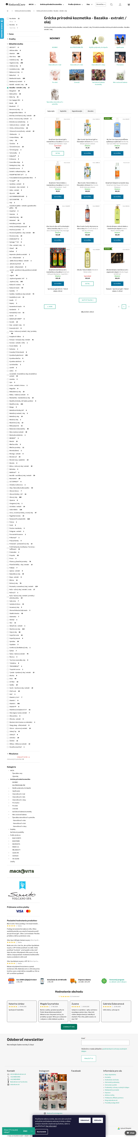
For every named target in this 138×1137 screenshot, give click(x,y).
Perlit (12, 525)
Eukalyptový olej (16, 165)
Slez (12, 623)
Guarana (13, 214)
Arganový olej (16, 63)
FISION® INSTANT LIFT (17, 175)
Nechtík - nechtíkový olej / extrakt (22, 475)
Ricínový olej (15, 583)
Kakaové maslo (16, 288)
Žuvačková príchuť (16, 747)
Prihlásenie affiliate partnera (114, 1098)
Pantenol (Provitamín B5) (19, 519)
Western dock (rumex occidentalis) (22, 722)
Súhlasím (97, 1120)
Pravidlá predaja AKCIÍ (112, 1103)
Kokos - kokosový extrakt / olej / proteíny (23, 332)
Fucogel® (14, 181)
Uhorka (13, 676)
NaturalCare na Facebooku (18, 1082)
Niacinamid (14, 479)
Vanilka (13, 685)
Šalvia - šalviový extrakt (18, 654)
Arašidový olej (15, 60)
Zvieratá (15, 809)
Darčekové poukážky (17, 832)
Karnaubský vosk (16, 313)
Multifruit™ (14, 472)
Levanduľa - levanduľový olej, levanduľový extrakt (23, 375)
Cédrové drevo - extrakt (19, 125)
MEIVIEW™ (14, 438)
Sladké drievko (16, 613)
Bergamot (14, 91)
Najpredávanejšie (77, 111)
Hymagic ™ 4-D (15, 242)
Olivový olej (15, 497)
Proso (12, 558)
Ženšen (13, 741)
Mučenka (13, 469)
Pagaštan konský (16, 516)
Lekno (12, 371)
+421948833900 (15, 1077)
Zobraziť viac (69, 1027)
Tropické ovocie (16, 669)
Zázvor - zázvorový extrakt (20, 728)
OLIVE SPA (15, 853)
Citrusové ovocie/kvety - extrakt (21, 131)
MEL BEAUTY (16, 850)
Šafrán (13, 651)
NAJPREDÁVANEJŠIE (18, 785)
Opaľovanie (16, 791)
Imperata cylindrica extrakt (19, 254)
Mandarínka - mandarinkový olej (21, 398)
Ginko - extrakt (15, 190)
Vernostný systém (111, 1085)
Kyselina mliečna (16, 358)
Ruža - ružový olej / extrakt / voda (22, 589)
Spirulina (14, 641)
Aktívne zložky (109, 1095)
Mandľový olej (16, 404)
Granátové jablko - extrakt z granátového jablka (22, 207)
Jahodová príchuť (16, 264)
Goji (12, 202)
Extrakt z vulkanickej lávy (19, 171)
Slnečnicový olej (16, 629)
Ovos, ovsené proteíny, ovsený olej (22, 513)
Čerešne (13, 144)
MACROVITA (16, 844)
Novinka (13, 25)
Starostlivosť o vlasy (19, 800)
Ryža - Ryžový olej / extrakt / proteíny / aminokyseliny (22, 597)
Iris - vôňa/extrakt (16, 258)
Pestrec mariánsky (17, 528)
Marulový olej (15, 420)
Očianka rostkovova (17, 485)
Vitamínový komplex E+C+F (19, 710)
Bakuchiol (14, 75)
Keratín (13, 322)
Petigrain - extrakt (16, 531)
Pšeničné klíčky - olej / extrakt (21, 565)
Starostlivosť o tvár (18, 794)
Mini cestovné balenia (19, 815)
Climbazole (14, 134)
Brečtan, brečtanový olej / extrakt (22, 116)
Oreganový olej (15, 503)
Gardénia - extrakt (16, 184)
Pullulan (13, 568)
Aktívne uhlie (15, 50)
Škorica (13, 657)
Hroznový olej (15, 236)
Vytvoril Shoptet (126, 1128)
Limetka (13, 379)
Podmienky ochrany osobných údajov (117, 1087)
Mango (13, 407)
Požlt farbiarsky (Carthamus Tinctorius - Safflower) (22, 548)
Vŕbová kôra (14, 716)
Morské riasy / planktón (18, 460)
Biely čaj (13, 97)
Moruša (13, 463)
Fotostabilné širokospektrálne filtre (22, 178)
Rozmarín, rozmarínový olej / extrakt (23, 586)
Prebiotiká (14, 552)
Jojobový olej (16, 282)
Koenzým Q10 (15, 328)
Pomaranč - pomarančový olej (20, 544)
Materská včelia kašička (19, 429)
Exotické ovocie (16, 168)
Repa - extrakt (15, 577)
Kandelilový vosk (16, 297)
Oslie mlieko (15, 510)
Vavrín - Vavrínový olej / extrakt (21, 688)
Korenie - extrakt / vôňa (18, 343)
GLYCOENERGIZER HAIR (18, 196)
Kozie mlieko (15, 346)
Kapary (13, 303)
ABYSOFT (14, 47)
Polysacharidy (15, 541)
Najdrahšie (63, 111)
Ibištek (13, 251)
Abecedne (90, 111)
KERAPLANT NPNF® (16, 319)
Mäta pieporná (15, 426)
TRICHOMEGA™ (15, 666)
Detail (58, 153)
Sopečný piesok (16, 638)
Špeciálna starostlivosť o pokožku (23, 817)
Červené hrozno (16, 147)
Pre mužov (15, 803)
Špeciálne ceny (17, 773)
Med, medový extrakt (18, 432)
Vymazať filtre (22, 757)
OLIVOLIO (15, 856)
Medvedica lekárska (17, 435)
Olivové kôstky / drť (17, 494)
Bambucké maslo (17, 78)
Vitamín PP (14, 707)
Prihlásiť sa (88, 1058)
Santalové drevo (16, 604)
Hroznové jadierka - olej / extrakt (21, 233)
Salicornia (14, 601)
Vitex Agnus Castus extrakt (19, 713)
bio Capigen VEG (16, 100)
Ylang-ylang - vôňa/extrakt (19, 725)
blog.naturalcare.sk (111, 1100)
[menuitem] (32, 4)
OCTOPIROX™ (15, 482)
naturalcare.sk (15, 1084)
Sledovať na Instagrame (54, 1113)
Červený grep (15, 150)
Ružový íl (13, 593)
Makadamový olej (16, 392)
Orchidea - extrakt (17, 507)
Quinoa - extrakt (16, 571)
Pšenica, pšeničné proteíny (20, 561)
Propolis (14, 555)
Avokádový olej (16, 69)
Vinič (12, 694)
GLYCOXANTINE (15, 199)
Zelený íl (13, 735)
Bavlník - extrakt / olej (18, 85)
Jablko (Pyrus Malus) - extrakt (20, 261)
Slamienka (14, 617)
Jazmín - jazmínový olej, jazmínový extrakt (23, 271)
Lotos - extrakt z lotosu (18, 385)
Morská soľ (14, 457)
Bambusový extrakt (17, 81)
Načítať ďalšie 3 (87, 300)
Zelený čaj (14, 731)
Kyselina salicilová (16, 361)
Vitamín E (14, 704)
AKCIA (12, 770)
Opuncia (13, 500)
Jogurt (13, 275)
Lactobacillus (15, 364)
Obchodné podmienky (112, 1082)
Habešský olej (15, 217)
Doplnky (12, 829)
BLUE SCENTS (16, 838)
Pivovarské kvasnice (17, 534)
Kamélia (13, 291)
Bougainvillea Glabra (17, 113)
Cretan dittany (15, 137)
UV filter (13, 682)
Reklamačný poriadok (112, 1090)
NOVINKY (15, 782)
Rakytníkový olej (16, 574)
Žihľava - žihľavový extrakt (19, 744)
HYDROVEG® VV (15, 239)
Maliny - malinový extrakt (18, 395)
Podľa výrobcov (15, 835)
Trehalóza (14, 663)
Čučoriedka (14, 153)
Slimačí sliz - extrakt (17, 626)
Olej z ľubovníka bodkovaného (21, 488)
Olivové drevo (15, 491)
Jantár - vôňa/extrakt (17, 267)
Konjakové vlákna (16, 337)
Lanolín (13, 368)
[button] (130, 1133)
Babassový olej (15, 72)
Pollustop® (14, 538)
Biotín (13, 103)
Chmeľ (13, 248)
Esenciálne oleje (16, 162)
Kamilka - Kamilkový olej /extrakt (21, 294)
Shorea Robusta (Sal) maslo (19, 610)
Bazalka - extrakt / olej (19, 88)
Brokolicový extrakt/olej (18, 122)
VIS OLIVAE (15, 859)
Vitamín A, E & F (15, 697)
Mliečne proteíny (16, 447)
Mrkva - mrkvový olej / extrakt (20, 466)
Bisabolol (13, 106)
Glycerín (14, 193)
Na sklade (14, 18)
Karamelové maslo (16, 306)
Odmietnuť (85, 1120)
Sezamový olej (15, 607)
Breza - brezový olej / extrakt (20, 119)
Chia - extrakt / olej (16, 245)
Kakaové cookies (16, 285)
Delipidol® (14, 156)
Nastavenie (41, 1132)
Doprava (107, 1093)
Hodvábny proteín (17, 223)
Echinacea (14, 159)
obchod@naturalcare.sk (18, 1074)
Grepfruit (13, 211)
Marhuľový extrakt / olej (18, 413)
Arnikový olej (15, 66)
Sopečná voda (15, 635)
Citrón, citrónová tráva (18, 128)
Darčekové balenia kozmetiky (22, 812)
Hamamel (14, 220)
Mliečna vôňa (15, 444)
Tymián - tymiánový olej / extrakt (21, 672)
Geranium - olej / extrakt (18, 187)
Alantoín (14, 53)
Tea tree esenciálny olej (18, 660)
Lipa (12, 382)
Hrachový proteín (16, 230)
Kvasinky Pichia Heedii (18, 352)
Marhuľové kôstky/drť (18, 410)
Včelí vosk (14, 691)
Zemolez (14, 738)
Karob (12, 316)
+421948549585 (15, 1079)
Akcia (12, 22)
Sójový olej (14, 632)
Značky (12, 862)
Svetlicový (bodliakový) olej (19, 648)
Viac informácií (51, 1126)
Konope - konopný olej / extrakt (21, 340)
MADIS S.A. (15, 847)
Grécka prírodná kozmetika (20, 779)
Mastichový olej (16, 423)
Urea (12, 679)
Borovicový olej (15, 109)
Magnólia (13, 389)
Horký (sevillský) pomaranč (19, 227)
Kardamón (14, 310)
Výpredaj (13, 28)
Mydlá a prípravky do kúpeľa (21, 788)
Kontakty (108, 1077)
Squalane (13, 644)
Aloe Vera (14, 57)
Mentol (13, 441)
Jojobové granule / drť (18, 278)
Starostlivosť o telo (18, 797)
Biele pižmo (15, 94)
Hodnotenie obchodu (69, 991)
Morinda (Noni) (15, 451)
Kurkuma (13, 349)
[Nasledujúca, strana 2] (124, 306)
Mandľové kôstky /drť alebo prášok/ (22, 401)
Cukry (13, 140)
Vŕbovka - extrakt (16, 719)
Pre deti (15, 806)
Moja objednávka (110, 1075)
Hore (50, 307)
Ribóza (13, 580)
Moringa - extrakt (16, 454)
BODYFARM (16, 841)
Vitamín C (13, 700)
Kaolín (12, 300)
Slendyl (13, 620)
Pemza (13, 522)
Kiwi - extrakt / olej (16, 325)
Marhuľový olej (16, 416)
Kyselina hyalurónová (18, 355)
